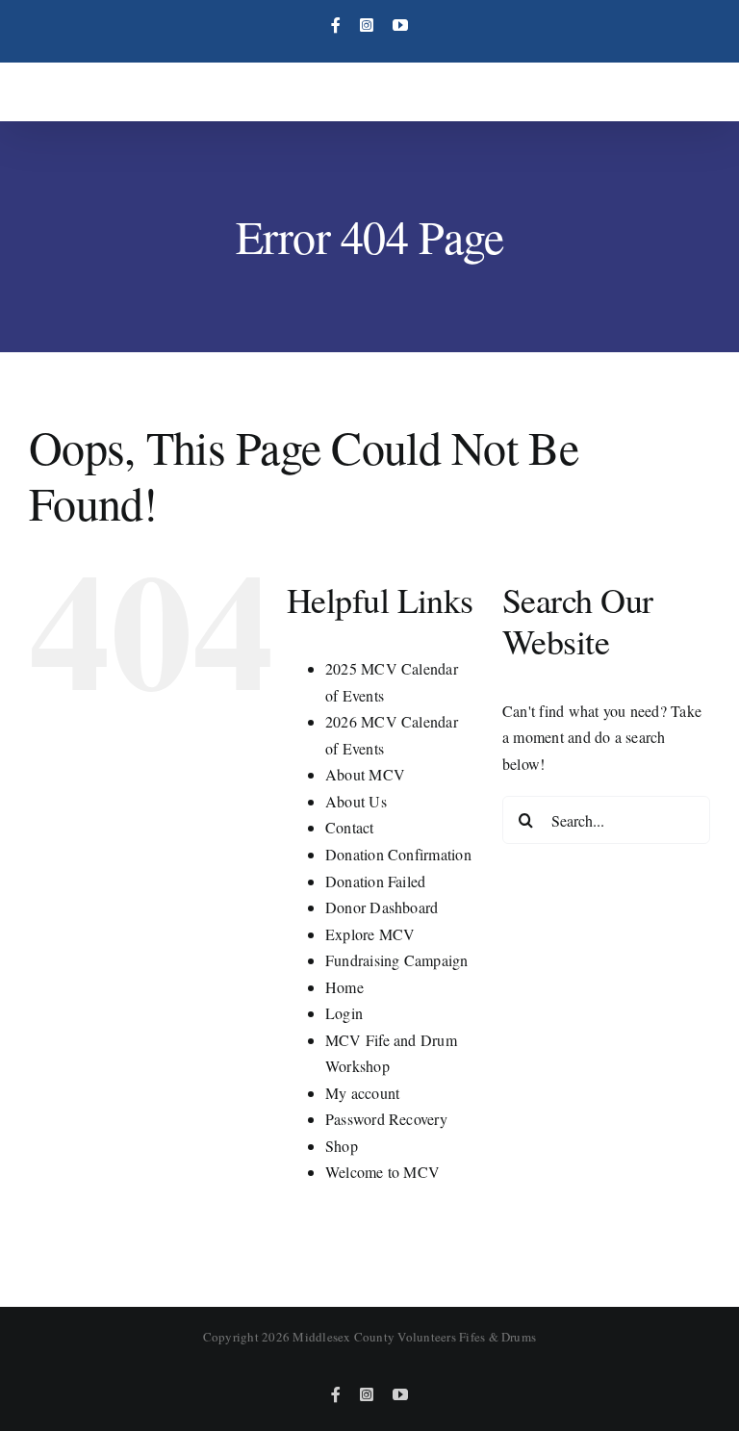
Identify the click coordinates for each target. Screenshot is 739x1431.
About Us (356, 801)
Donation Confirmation (398, 854)
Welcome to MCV (382, 1172)
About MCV (365, 774)
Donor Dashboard (382, 907)
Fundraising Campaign (397, 960)
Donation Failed (375, 881)
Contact (349, 827)
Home (344, 987)
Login (344, 1013)
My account (362, 1093)
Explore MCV (370, 934)
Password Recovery (386, 1119)
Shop (341, 1146)
